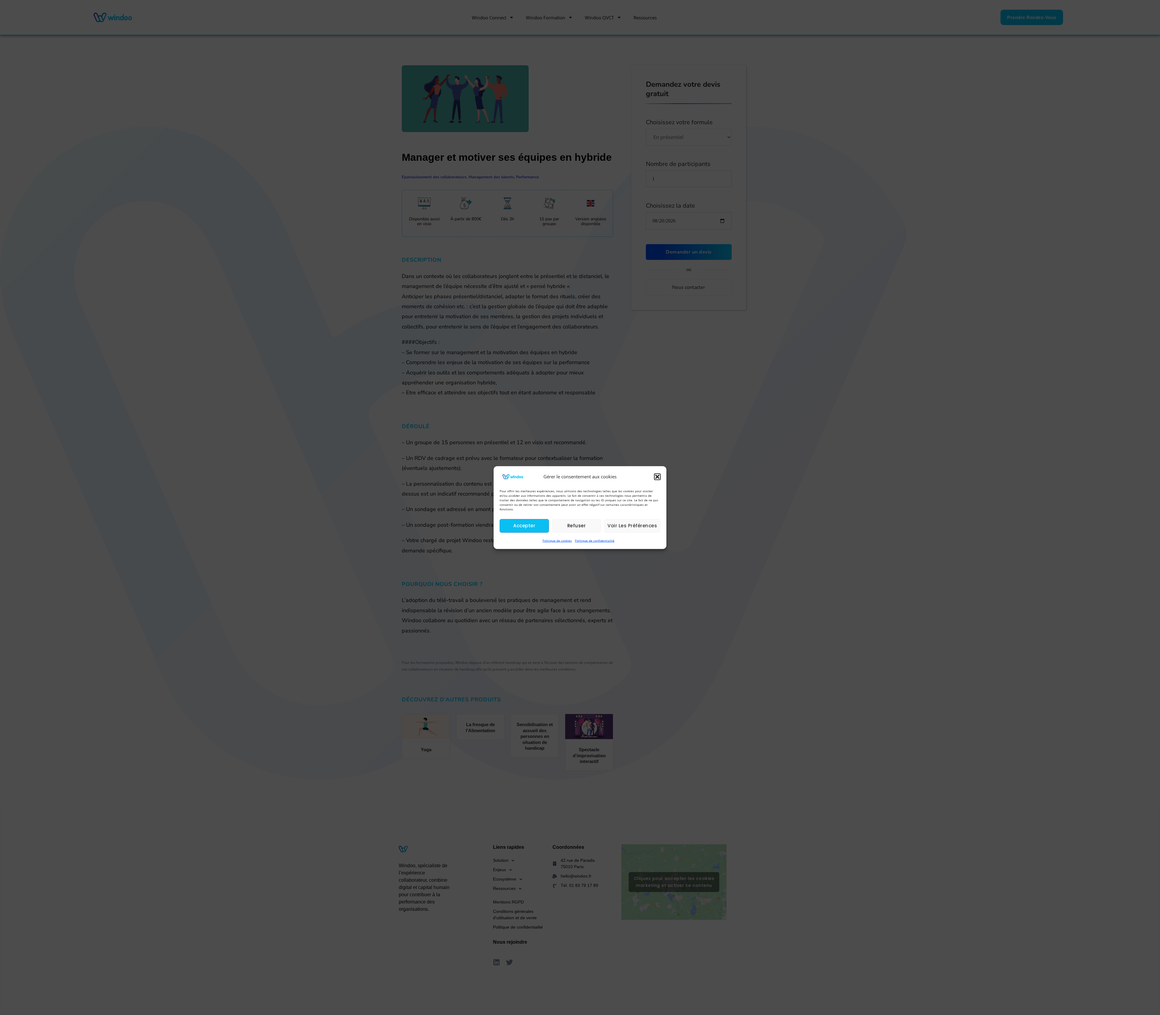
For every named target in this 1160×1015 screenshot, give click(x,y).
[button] (657, 477)
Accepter (524, 525)
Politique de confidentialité (594, 540)
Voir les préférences (632, 525)
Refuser (576, 525)
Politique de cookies (557, 540)
